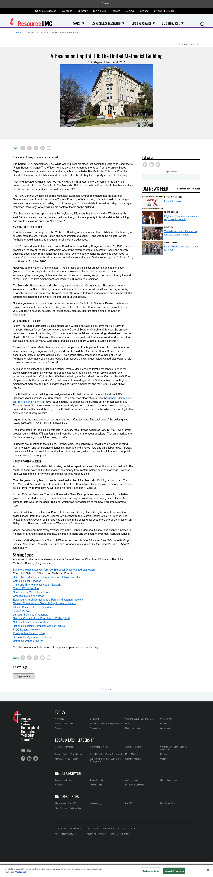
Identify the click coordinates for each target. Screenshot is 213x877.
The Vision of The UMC (65, 803)
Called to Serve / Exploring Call (139, 718)
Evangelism (168, 227)
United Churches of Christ (28, 641)
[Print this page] (42, 148)
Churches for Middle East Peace (32, 592)
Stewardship (95, 728)
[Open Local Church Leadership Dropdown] (123, 23)
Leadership (165, 723)
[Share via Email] (49, 148)
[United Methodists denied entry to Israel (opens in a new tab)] (152, 248)
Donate (116, 11)
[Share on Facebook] (22, 148)
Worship (164, 758)
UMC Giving (95, 803)
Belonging (94, 718)
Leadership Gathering (134, 784)
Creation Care (166, 718)
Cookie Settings (123, 833)
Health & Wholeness (64, 723)
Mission (163, 754)
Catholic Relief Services (27, 581)
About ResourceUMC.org (65, 833)
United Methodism (133, 728)
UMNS (132, 828)
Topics (60, 712)
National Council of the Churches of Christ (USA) (41, 618)
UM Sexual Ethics (168, 803)
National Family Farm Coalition (30, 622)
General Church (171, 212)
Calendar (130, 11)
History (128, 723)
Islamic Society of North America (32, 607)
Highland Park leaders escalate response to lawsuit (181, 217)
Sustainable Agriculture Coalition (32, 637)
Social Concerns (171, 242)
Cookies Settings (150, 870)
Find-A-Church (100, 11)
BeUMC (128, 803)
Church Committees (64, 746)
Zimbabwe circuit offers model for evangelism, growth (180, 232)
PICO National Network (26, 629)
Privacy (102, 833)
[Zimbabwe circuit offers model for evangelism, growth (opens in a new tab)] (152, 233)
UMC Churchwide (68, 773)
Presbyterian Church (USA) (29, 633)
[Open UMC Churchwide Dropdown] (154, 23)
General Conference (64, 779)
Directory (82, 11)
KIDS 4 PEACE (22, 611)
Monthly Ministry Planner (66, 758)
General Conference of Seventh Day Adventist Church (44, 603)
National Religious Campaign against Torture (39, 626)
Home (19, 32)
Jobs (82, 833)
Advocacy (59, 718)
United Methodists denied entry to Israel (181, 248)
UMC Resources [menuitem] (171, 23)
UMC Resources (67, 796)
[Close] (208, 870)
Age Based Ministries (99, 746)
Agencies (59, 784)
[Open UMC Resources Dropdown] (182, 23)
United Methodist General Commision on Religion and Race (47, 577)
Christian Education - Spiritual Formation (173, 748)
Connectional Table (168, 779)
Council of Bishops (98, 779)
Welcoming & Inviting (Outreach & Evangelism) (105, 760)
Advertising (91, 833)
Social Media (166, 728)
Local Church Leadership (74, 740)
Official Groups (97, 784)
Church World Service (26, 588)
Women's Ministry (133, 758)
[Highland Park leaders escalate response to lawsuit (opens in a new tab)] (152, 217)
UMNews (158, 11)
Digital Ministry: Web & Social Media (106, 754)
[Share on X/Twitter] (29, 148)
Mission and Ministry (173, 197)
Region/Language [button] (47, 11)
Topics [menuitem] (77, 23)
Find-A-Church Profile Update (68, 807)
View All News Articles (189, 188)
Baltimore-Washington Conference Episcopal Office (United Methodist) (54, 569)
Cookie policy (22, 871)
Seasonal (59, 728)
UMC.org (144, 11)
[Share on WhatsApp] (36, 148)
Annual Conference (133, 746)
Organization (24, 676)
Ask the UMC (93, 828)
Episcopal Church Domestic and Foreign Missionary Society (48, 599)
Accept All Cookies (174, 870)
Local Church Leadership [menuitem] (106, 23)
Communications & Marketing (68, 754)
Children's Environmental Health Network (37, 584)
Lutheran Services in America (30, 614)
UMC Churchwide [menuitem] (141, 23)
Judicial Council (132, 779)
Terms (111, 833)
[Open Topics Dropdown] (83, 23)
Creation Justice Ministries (28, 596)
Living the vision (173, 201)
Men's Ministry (131, 754)
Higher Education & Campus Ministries (107, 723)
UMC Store (67, 11)
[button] (202, 24)
